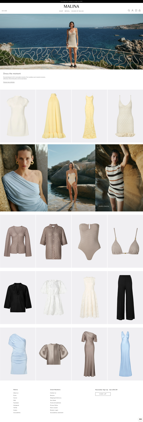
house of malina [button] (77, 11)
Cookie (15, 410)
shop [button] (61, 11)
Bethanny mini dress (7, 140)
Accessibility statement (56, 412)
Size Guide (53, 400)
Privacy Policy (54, 405)
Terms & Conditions (55, 403)
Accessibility (17, 412)
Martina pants (112, 322)
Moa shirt (39, 266)
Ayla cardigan (5, 266)
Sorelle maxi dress (77, 140)
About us (15, 393)
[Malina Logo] (71, 6)
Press (14, 395)
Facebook (16, 403)
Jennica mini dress (6, 378)
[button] (140, 419)
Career (15, 398)
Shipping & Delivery (55, 398)
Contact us (53, 393)
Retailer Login (54, 410)
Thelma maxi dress (113, 378)
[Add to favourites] (34, 141)
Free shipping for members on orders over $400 (71, 1)
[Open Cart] (139, 10)
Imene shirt (4, 322)
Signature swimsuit (78, 266)
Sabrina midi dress (42, 140)
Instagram (16, 405)
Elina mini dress (41, 322)
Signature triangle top (115, 266)
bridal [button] (67, 11)
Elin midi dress (76, 322)
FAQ (14, 400)
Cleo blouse (40, 378)
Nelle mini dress (113, 140)
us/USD (4, 10)
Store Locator (54, 407)
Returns (52, 395)
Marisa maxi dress (77, 378)
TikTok (15, 407)
